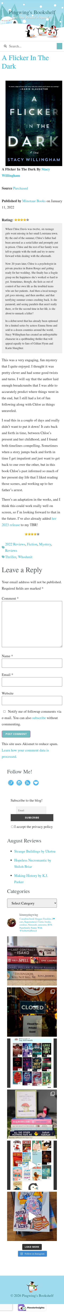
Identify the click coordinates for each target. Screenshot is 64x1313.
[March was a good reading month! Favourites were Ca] (32, 1165)
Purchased (20, 188)
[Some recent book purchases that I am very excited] (32, 961)
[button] (59, 46)
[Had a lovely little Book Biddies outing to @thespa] (32, 1216)
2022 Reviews (15, 544)
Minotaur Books (34, 200)
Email (7, 674)
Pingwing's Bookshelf (32, 11)
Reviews (11, 550)
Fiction (32, 544)
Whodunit (25, 556)
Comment (10, 598)
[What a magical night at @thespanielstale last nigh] (32, 1012)
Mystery (45, 544)
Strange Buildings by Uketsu (34, 851)
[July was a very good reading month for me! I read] (32, 1063)
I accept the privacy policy (33, 826)
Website (8, 693)
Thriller (10, 556)
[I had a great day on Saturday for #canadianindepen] (32, 1114)
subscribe (39, 717)
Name (7, 656)
